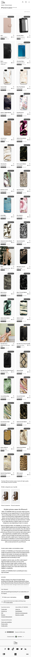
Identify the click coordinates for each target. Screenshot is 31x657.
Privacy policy (4, 624)
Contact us (4, 611)
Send (26, 597)
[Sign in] (22, 2)
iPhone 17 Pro (9, 579)
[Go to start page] (3, 2)
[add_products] (13, 35)
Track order (4, 609)
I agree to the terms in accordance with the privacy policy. (15, 601)
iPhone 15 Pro (21, 582)
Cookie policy (4, 625)
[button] (15, 632)
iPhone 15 (16, 582)
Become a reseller (19, 615)
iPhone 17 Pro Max (17, 579)
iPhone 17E (5, 581)
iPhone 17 (3, 579)
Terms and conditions (6, 622)
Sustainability (18, 611)
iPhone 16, (16, 581)
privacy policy (10, 602)
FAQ (2, 613)
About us (17, 609)
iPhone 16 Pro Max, (9, 582)
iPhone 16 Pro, (22, 581)
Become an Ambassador (21, 613)
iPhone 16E (10, 581)
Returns (3, 615)
